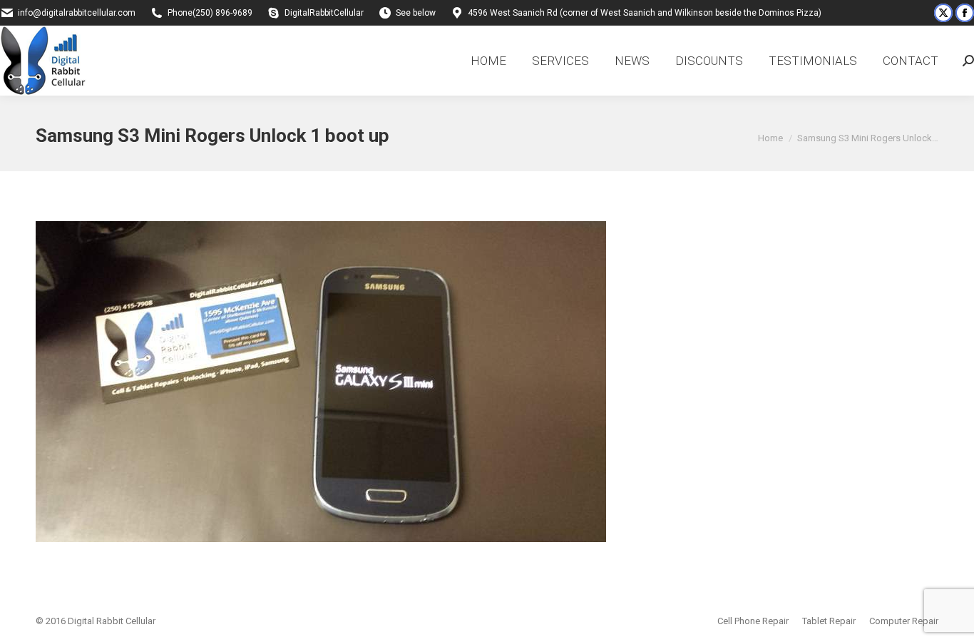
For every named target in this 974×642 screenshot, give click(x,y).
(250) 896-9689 (222, 13)
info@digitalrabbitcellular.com (76, 13)
